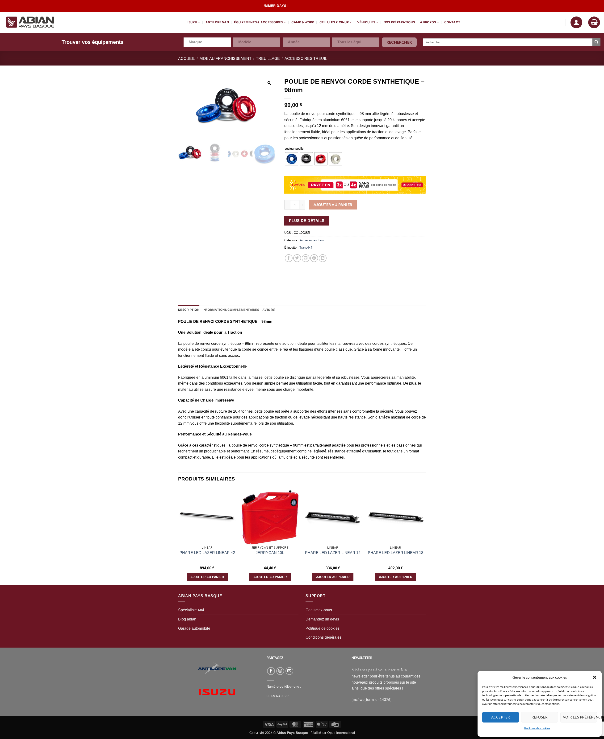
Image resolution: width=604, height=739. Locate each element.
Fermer (331, 24)
